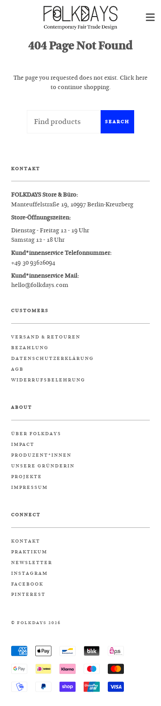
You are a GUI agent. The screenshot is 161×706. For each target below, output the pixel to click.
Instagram (29, 573)
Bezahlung (30, 348)
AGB (17, 369)
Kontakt (25, 541)
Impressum (29, 487)
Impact (22, 444)
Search (117, 121)
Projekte (26, 476)
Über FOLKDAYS (36, 433)
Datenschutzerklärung (52, 358)
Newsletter (31, 562)
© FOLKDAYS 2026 (36, 622)
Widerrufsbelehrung (48, 380)
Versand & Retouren (45, 337)
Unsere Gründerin (43, 466)
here (142, 77)
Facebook (27, 584)
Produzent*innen (41, 455)
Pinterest (28, 594)
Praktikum (29, 552)
